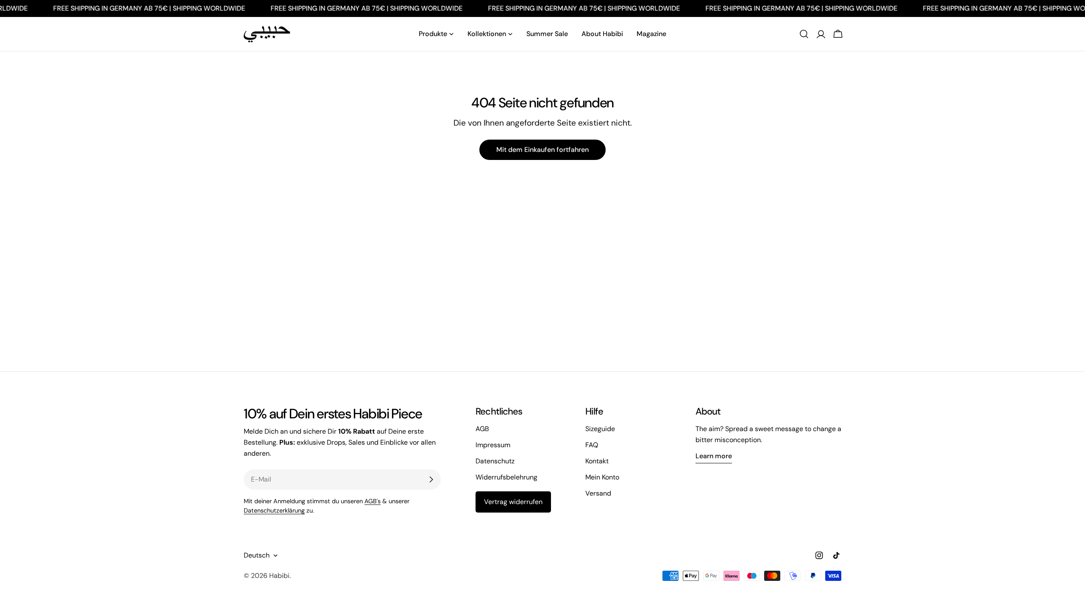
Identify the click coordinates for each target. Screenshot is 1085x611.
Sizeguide (600, 428)
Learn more (714, 455)
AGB (482, 428)
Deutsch (257, 555)
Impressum (493, 444)
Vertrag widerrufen (513, 501)
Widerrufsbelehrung (506, 477)
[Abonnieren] (431, 479)
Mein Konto (602, 477)
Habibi (279, 575)
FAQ (591, 444)
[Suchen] (804, 33)
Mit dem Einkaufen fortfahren (542, 149)
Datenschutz (495, 461)
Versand (598, 493)
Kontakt (597, 461)
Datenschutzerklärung (274, 510)
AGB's (372, 501)
